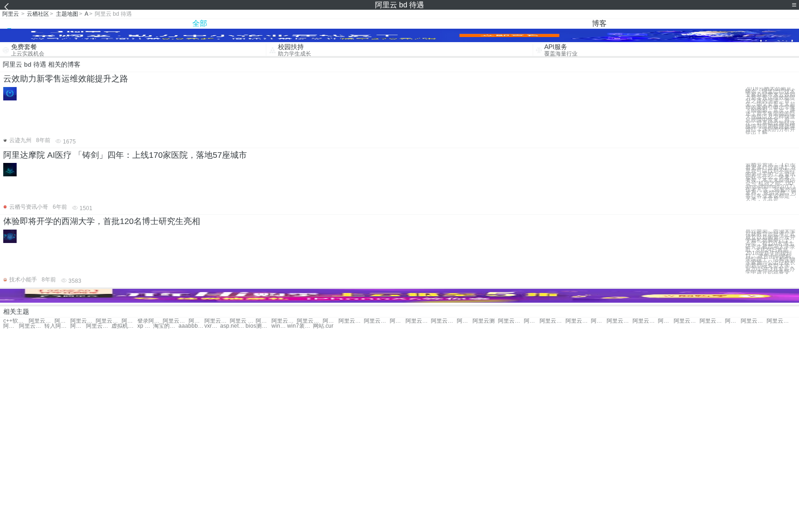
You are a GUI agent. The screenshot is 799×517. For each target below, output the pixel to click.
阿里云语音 (78, 326)
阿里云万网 (41, 321)
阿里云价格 (83, 321)
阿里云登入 (175, 321)
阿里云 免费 (263, 321)
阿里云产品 (753, 321)
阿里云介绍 (552, 321)
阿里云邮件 (398, 321)
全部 (199, 23)
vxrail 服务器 (212, 326)
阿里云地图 (666, 321)
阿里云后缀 (418, 321)
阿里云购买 (129, 321)
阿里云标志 (733, 321)
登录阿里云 (150, 321)
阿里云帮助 (510, 321)
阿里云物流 (11, 326)
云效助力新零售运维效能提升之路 (65, 78)
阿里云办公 (196, 321)
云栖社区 (38, 14)
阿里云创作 (779, 321)
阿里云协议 (645, 321)
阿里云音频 (686, 321)
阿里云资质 (330, 321)
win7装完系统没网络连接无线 (300, 326)
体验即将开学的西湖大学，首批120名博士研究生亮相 (101, 221)
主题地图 (67, 14)
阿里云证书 (351, 321)
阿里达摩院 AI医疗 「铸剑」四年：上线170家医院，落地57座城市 (125, 155)
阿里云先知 (217, 321)
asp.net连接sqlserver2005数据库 (233, 326)
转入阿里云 (57, 326)
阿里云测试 (108, 321)
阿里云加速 (619, 321)
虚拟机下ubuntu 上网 (124, 326)
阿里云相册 (578, 321)
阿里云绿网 (309, 321)
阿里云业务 (284, 321)
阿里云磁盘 (712, 321)
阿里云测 (484, 321)
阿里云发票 (443, 321)
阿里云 (10, 14)
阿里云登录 (31, 326)
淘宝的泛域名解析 (165, 326)
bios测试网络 (258, 326)
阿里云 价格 (242, 321)
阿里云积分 (376, 321)
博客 (599, 23)
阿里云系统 (62, 321)
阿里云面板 (98, 326)
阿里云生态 (465, 321)
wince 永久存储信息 (279, 326)
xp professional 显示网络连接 (145, 326)
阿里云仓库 (532, 321)
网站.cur (323, 326)
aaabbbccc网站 (191, 326)
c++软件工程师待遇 (16, 321)
